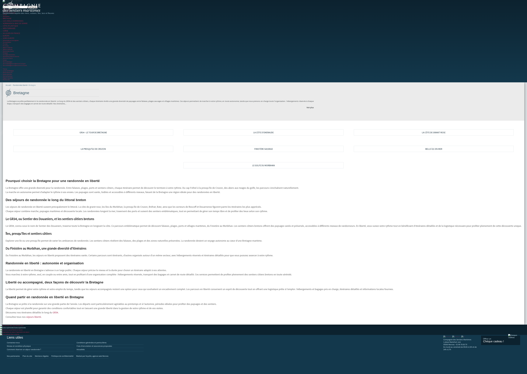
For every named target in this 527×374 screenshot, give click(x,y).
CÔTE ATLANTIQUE (10, 26)
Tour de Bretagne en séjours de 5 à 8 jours (14, 64)
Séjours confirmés (7, 47)
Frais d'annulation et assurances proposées (94, 346)
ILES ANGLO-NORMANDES (13, 21)
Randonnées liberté (8, 51)
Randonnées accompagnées (11, 40)
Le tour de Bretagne (8, 71)
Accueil (5, 15)
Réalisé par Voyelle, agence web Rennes (92, 356)
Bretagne (5, 53)
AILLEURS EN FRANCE (11, 33)
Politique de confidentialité (62, 356)
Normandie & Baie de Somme (11, 56)
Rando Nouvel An (7, 72)
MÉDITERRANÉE (9, 28)
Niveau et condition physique (19, 346)
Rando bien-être (7, 74)
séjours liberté (33, 317)
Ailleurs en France (8, 58)
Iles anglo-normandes (9, 55)
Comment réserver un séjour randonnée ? (24, 349)
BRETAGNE (7, 18)
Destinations (6, 16)
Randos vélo (6, 80)
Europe (5, 60)
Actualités (81, 349)
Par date (5, 44)
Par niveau (6, 46)
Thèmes (5, 69)
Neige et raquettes (8, 78)
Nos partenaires (13, 356)
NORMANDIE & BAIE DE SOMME (15, 23)
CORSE (5, 31)
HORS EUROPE (8, 38)
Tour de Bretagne (7, 62)
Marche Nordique (7, 76)
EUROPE (6, 36)
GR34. (56, 312)
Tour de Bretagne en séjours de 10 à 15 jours (15, 65)
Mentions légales (42, 356)
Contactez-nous (13, 342)
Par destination (7, 42)
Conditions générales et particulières (91, 342)
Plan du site (27, 356)
